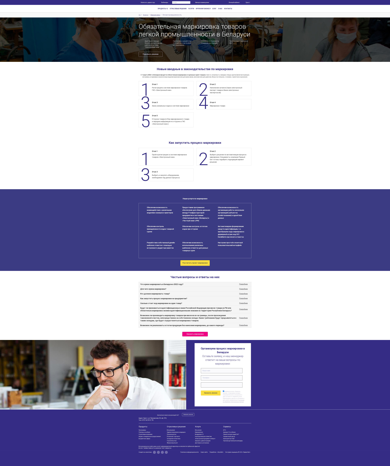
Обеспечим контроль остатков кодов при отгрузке (194, 227)
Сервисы (227, 427)
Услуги (198, 427)
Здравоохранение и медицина (176, 432)
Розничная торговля (173, 436)
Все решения (171, 430)
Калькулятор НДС (229, 438)
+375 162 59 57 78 (147, 420)
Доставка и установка (202, 443)
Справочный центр (229, 436)
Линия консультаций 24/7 (231, 434)
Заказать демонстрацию (203, 440)
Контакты (228, 8)
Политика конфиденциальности (189, 452)
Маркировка (199, 432)
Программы (142, 430)
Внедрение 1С (199, 434)
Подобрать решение (150, 54)
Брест (248, 2)
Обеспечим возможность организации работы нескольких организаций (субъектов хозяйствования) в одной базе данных (231, 213)
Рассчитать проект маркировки (195, 263)
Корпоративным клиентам (203, 436)
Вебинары (164, 2)
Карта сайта (204, 452)
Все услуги (198, 430)
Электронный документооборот (205, 438)
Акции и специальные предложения (150, 436)
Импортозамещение (202, 2)
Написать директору (148, 2)
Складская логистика (173, 438)
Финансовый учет (172, 443)
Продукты (143, 427)
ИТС (224, 430)
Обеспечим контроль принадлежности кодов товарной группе (160, 229)
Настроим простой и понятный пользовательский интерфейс (230, 244)
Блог (214, 8)
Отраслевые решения (145, 434)
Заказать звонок (188, 414)
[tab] (195, 284)
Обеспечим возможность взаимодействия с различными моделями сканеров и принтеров (160, 210)
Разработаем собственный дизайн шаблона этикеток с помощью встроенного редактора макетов (161, 245)
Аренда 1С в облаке (229, 432)
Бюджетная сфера (144, 438)
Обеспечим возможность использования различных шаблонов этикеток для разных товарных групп (195, 247)
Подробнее (243, 284)
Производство (171, 434)
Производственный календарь (233, 440)
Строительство (172, 440)
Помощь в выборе (144, 432)
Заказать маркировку (195, 334)
